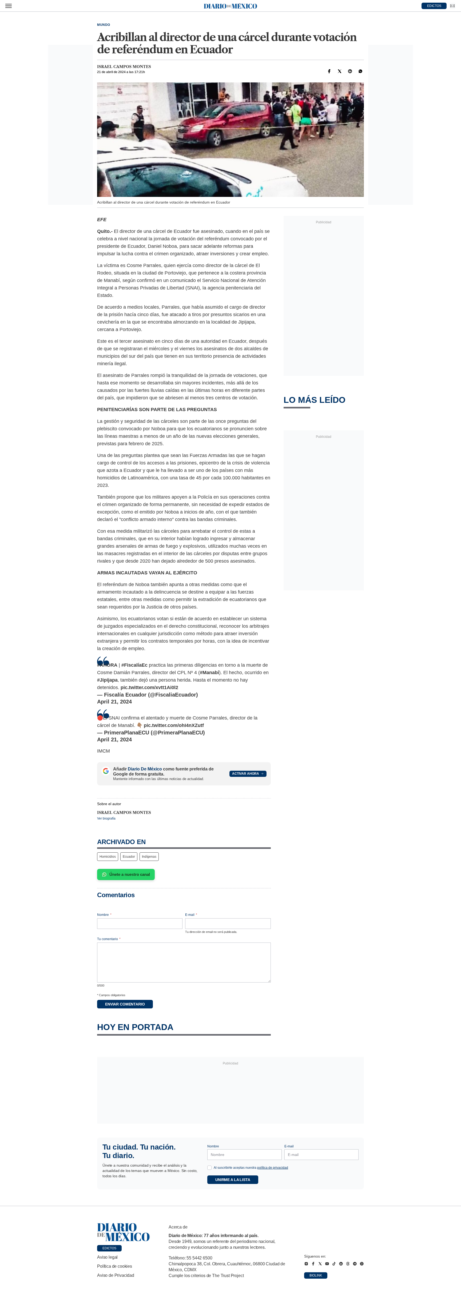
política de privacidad (272, 1168)
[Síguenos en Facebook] (313, 1264)
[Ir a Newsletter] (452, 6)
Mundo (103, 25)
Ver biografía (106, 818)
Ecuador (129, 856)
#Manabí (209, 672)
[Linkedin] (350, 71)
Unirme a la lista (232, 1180)
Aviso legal (107, 1257)
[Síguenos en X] (320, 1264)
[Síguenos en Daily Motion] (362, 1264)
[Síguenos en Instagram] (306, 1264)
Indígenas (149, 856)
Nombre (104, 915)
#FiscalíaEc (134, 665)
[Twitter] (339, 71)
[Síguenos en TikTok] (334, 1264)
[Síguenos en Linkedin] (341, 1264)
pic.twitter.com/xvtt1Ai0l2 (149, 687)
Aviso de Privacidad (115, 1275)
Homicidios (108, 856)
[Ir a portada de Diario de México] (123, 1232)
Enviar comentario (125, 1004)
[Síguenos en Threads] (348, 1264)
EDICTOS (434, 6)
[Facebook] (329, 71)
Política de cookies (114, 1266)
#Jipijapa (107, 680)
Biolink (315, 1275)
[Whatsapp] (360, 71)
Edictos (109, 1248)
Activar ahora (245, 774)
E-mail (191, 915)
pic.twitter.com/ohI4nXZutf (174, 725)
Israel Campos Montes (124, 66)
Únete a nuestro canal (129, 874)
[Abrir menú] (8, 6)
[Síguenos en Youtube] (327, 1264)
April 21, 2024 (114, 702)
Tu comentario (109, 939)
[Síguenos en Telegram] (355, 1264)
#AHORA (107, 665)
